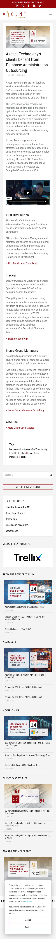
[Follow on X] (22, 5)
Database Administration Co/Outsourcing (28, 449)
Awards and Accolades (16, 525)
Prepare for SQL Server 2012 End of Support (23, 697)
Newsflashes (11, 530)
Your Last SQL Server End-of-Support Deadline (24, 607)
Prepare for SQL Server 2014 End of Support (23, 687)
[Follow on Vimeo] (39, 5)
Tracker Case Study (18, 338)
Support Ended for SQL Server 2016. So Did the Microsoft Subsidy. (24, 617)
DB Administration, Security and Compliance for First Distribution (27, 812)
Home (4, 901)
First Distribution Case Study (22, 263)
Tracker (23, 456)
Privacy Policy (26, 902)
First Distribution (18, 453)
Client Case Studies (15, 513)
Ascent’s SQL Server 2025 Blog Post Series (23, 765)
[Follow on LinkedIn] (16, 5)
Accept (28, 920)
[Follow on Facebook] (28, 5)
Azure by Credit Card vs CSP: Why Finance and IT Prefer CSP (26, 676)
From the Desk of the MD (17, 507)
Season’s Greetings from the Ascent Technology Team (28, 755)
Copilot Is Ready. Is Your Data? (18, 629)
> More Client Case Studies (20, 427)
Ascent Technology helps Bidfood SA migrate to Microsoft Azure (25, 824)
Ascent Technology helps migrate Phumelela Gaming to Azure (27, 836)
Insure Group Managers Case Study (26, 410)
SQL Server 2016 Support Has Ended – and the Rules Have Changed (27, 744)
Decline (28, 927)
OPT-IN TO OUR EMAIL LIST (28, 487)
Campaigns (11, 519)
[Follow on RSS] (34, 5)
